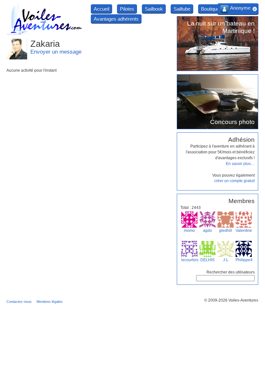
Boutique (210, 9)
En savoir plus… (240, 163)
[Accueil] (44, 34)
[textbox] (225, 278)
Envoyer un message (55, 52)
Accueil (101, 9)
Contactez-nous (19, 302)
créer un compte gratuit (234, 181)
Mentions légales (50, 302)
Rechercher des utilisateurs (231, 272)
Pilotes (127, 9)
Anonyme (240, 8)
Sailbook (154, 9)
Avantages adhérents (116, 19)
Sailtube (182, 9)
